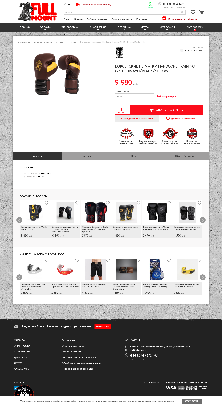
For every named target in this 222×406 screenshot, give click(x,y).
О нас (67, 19)
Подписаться (102, 326)
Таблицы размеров (97, 19)
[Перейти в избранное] (193, 12)
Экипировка (69, 27)
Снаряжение (98, 27)
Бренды (78, 19)
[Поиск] (182, 12)
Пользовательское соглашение (79, 357)
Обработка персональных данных (82, 363)
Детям (145, 27)
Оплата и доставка (121, 19)
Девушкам (124, 27)
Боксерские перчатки (44, 42)
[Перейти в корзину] (201, 12)
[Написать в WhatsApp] (150, 4)
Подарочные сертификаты (182, 19)
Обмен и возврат (72, 351)
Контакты (141, 19)
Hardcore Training (67, 42)
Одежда (45, 27)
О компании (69, 340)
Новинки (24, 27)
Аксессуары (167, 27)
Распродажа (195, 27)
